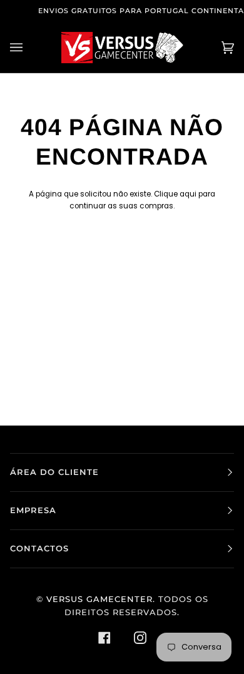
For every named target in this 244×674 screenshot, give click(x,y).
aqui (188, 194)
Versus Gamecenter (99, 599)
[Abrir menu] (29, 48)
